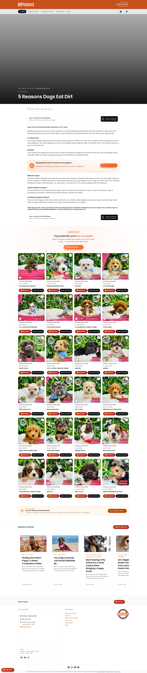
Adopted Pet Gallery (47, 11)
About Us (68, 616)
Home (20, 88)
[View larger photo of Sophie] (98, 296)
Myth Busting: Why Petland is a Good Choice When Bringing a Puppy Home (95, 565)
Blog (68, 11)
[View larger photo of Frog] (70, 378)
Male (79, 284)
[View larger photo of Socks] (98, 255)
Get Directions (26, 627)
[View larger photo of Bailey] (126, 378)
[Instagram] (28, 657)
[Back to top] (127, 602)
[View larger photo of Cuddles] (126, 461)
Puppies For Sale (33, 11)
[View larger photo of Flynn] (42, 419)
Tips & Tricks (30, 88)
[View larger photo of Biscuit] (126, 337)
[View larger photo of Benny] (98, 337)
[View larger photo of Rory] (70, 419)
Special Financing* (70, 613)
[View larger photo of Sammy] (42, 296)
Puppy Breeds (60, 11)
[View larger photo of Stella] (42, 255)
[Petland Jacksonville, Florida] (26, 4)
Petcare (99, 554)
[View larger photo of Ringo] (42, 461)
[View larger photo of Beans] (98, 378)
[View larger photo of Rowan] (126, 419)
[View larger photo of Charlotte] (98, 461)
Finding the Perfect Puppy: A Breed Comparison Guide (31, 560)
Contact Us (68, 620)
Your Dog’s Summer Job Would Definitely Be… (64, 560)
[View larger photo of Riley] (98, 419)
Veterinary (98, 556)
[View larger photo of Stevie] (126, 255)
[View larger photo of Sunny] (70, 255)
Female (23, 284)
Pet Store (93, 554)
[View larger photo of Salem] (42, 337)
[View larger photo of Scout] (126, 296)
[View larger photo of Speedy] (70, 296)
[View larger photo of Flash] (42, 378)
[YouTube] (25, 657)
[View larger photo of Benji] (70, 337)
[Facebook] (21, 657)
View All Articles (121, 527)
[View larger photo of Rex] (70, 461)
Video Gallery (69, 623)
